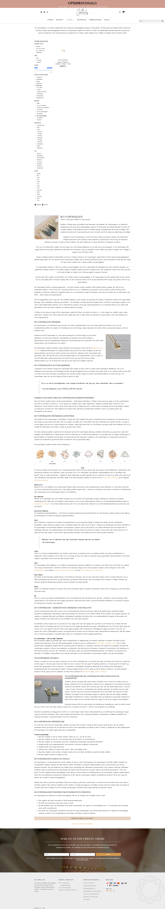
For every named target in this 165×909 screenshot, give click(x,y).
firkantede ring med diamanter (64, 570)
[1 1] (76, 454)
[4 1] (64, 454)
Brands (69, 20)
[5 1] (100, 454)
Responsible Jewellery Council (106, 643)
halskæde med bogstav (42, 504)
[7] (88, 454)
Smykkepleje (81, 20)
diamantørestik (39, 570)
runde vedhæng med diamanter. (92, 570)
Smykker (59, 20)
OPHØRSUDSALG (82, 3)
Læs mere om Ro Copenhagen (82, 824)
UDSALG (106, 20)
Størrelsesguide (95, 20)
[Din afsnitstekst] (52, 454)
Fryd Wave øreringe (41, 480)
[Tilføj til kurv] (70, 43)
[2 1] (40, 454)
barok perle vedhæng (110, 478)
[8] (125, 454)
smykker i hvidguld (100, 672)
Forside (50, 20)
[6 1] (113, 454)
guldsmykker (86, 672)
